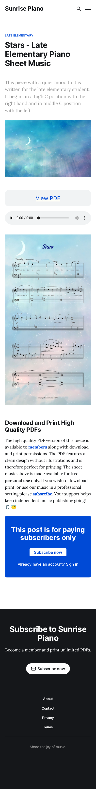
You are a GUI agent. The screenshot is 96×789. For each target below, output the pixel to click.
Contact (48, 708)
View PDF (48, 198)
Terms (48, 727)
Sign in (72, 564)
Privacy (48, 718)
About (48, 699)
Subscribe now (48, 552)
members (37, 447)
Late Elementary (19, 35)
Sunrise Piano (24, 9)
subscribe (42, 494)
